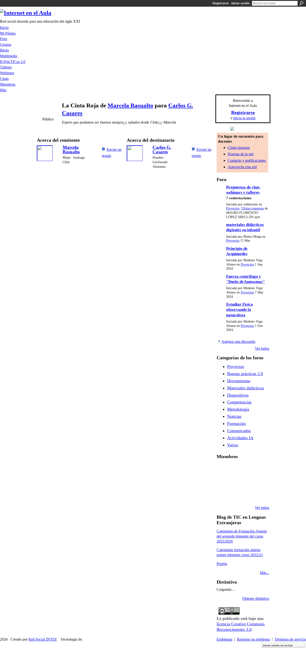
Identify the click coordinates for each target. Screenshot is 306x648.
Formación (236, 423)
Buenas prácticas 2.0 (245, 373)
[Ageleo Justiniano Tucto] (234, 469)
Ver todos (262, 348)
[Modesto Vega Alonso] (222, 482)
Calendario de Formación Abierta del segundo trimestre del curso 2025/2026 (242, 536)
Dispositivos (238, 395)
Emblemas (224, 639)
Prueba (222, 564)
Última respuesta (252, 208)
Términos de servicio (290, 639)
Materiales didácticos (245, 388)
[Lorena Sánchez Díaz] (234, 482)
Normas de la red (240, 154)
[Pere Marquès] (234, 495)
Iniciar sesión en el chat (278, 645)
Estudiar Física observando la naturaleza (239, 309)
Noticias (234, 416)
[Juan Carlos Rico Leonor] (246, 482)
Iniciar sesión (240, 3)
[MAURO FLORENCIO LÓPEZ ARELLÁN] (222, 469)
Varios (232, 445)
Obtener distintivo (255, 598)
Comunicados (239, 430)
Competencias (239, 402)
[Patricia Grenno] (259, 495)
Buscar (301, 3)
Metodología (238, 409)
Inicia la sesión (244, 118)
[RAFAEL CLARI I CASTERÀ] (246, 469)
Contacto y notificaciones (247, 160)
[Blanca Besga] (259, 482)
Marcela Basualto (130, 105)
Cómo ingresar (239, 148)
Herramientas (238, 380)
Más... (264, 573)
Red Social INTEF (42, 639)
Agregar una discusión (238, 342)
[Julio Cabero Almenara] (246, 495)
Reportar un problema (253, 639)
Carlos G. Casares (162, 149)
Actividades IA (240, 437)
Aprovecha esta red (242, 167)
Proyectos (232, 208)
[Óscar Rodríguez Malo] (259, 469)
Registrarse (221, 3)
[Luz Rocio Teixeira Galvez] (222, 495)
